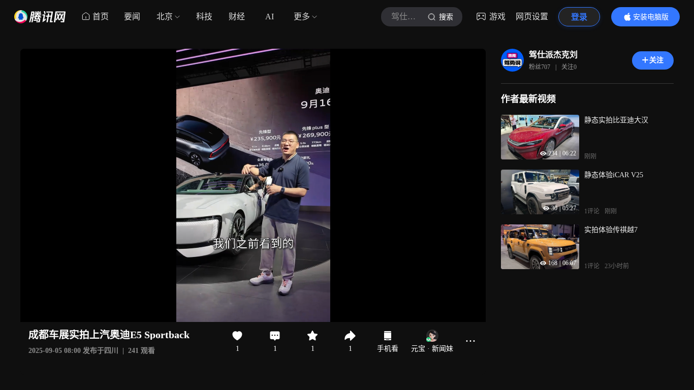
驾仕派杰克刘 (553, 54)
